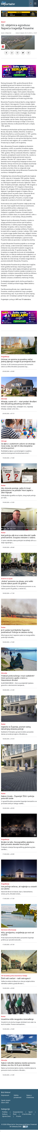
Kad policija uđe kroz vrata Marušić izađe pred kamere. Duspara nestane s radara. (18, 536)
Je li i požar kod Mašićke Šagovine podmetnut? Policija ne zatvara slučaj (17, 631)
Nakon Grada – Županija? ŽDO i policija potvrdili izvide (17, 797)
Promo (18, 1116)
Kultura (4, 1114)
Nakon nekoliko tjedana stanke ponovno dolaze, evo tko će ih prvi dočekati (18, 1064)
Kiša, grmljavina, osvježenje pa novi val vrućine (17, 933)
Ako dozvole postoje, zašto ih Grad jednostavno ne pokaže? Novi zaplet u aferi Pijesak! (17, 490)
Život (14, 1114)
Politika (4, 1112)
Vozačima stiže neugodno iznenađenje (17, 1019)
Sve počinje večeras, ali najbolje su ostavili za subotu (19, 887)
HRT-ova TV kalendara (23, 299)
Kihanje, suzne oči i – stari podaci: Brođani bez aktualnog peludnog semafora (19, 402)
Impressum (5, 1095)
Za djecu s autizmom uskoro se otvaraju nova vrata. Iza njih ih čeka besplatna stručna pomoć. (18, 445)
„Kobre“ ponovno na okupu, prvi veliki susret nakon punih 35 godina (17, 582)
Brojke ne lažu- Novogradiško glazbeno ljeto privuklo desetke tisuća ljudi (17, 843)
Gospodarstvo (18, 1112)
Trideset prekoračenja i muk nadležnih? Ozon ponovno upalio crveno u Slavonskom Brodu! (17, 678)
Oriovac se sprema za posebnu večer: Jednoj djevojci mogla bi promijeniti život (18, 360)
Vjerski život (6, 1116)
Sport (30, 1112)
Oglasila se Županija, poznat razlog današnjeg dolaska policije (16, 728)
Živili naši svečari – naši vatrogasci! (15, 978)
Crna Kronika (26, 1114)
